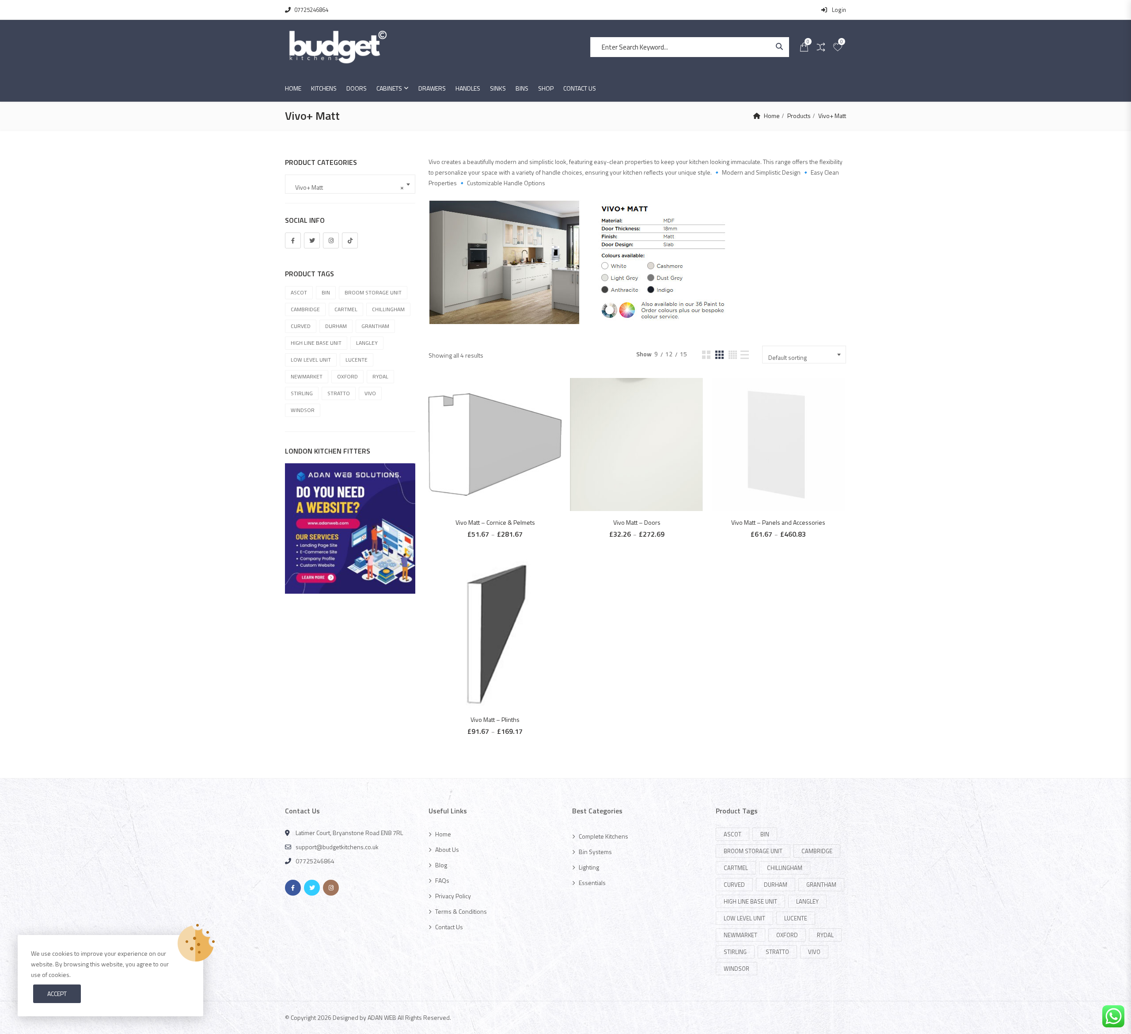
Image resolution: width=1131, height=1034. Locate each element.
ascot (299, 292)
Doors (356, 88)
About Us (447, 849)
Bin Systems (595, 851)
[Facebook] (293, 240)
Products (799, 115)
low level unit (311, 359)
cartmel (345, 309)
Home (293, 88)
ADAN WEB (382, 1017)
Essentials (592, 882)
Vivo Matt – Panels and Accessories (778, 522)
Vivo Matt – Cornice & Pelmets (495, 522)
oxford (347, 376)
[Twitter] (312, 240)
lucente (356, 359)
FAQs (442, 880)
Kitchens (324, 88)
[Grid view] (706, 355)
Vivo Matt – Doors (636, 522)
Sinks (498, 88)
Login (838, 9)
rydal (380, 376)
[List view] (744, 355)
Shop (546, 88)
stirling (302, 393)
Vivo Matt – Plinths (495, 719)
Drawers (432, 88)
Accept (57, 993)
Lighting (589, 867)
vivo (370, 393)
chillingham (388, 309)
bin (326, 292)
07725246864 (311, 9)
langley (367, 343)
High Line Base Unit (316, 343)
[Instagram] (331, 240)
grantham (375, 326)
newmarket (307, 376)
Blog (441, 865)
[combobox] (804, 354)
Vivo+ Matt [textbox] (347, 187)
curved (301, 326)
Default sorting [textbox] (787, 357)
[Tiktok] (350, 240)
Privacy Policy (453, 895)
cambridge (305, 309)
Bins (522, 88)
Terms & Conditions (461, 911)
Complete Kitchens (603, 836)
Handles (467, 88)
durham (336, 326)
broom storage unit (373, 292)
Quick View (499, 427)
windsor (303, 410)
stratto (338, 393)
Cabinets (389, 88)
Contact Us (579, 88)
